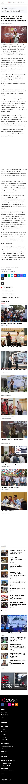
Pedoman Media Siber (7, 771)
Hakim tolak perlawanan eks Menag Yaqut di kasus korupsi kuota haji (17, 552)
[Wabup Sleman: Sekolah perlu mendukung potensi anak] (14, 383)
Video (2, 720)
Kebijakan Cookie (6, 765)
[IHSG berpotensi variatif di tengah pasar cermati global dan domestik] (4, 605)
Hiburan (3, 748)
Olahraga (3, 737)
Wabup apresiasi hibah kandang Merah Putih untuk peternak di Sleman (12, 10)
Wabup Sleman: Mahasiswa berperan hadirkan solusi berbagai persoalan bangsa (12, 439)
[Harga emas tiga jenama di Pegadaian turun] (4, 590)
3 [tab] (14, 691)
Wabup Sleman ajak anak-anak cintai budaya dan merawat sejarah (12, 486)
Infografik (4, 756)
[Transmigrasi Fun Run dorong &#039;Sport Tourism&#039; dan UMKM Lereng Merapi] (14, 313)
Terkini (3, 546)
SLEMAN (17, 297)
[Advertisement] (14, 153)
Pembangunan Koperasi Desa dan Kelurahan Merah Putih (14, 685)
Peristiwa (3, 731)
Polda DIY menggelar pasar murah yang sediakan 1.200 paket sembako (17, 655)
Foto (2, 668)
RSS (2, 773)
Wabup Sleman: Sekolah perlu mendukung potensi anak (14, 392)
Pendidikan (4, 739)
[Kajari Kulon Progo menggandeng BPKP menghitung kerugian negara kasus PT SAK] (4, 574)
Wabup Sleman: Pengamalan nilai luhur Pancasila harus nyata (12, 415)
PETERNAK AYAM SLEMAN (8, 294)
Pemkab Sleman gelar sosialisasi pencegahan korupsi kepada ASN (11, 463)
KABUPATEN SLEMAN (7, 297)
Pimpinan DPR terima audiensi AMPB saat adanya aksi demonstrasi (17, 559)
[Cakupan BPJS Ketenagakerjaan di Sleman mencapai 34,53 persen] (14, 501)
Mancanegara (5, 743)
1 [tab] (9, 691)
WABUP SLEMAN (8, 287)
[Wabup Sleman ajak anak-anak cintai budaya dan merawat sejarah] (14, 477)
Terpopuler (4, 714)
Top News (4, 611)
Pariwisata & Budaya (7, 746)
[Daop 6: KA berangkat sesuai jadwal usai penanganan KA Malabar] (4, 583)
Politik (3, 729)
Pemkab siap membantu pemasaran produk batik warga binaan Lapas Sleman (13, 368)
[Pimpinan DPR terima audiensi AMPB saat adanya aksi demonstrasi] (4, 560)
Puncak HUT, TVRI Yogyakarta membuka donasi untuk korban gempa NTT (13, 632)
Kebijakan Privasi (6, 763)
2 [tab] (12, 691)
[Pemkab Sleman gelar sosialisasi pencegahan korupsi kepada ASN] (14, 454)
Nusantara (4, 722)
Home (5, 8)
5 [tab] (18, 691)
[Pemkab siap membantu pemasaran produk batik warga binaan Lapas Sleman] (14, 360)
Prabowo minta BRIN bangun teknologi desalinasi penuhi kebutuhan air (17, 639)
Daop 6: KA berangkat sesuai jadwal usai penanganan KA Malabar (17, 582)
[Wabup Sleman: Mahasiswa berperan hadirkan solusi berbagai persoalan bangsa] (14, 429)
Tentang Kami (5, 768)
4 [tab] (16, 691)
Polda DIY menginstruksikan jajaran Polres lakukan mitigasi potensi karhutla (17, 662)
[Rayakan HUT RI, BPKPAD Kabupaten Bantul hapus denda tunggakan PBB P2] (4, 597)
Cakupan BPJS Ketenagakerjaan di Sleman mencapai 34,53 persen (14, 509)
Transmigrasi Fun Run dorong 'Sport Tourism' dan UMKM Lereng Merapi (12, 322)
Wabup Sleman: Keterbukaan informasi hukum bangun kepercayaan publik (13, 345)
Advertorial (4, 751)
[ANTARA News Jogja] (15, 2)
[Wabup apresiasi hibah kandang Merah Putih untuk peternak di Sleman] (14, 623)
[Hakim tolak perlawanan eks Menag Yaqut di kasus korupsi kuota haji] (4, 552)
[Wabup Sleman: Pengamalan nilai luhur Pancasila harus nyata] (14, 406)
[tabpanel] (14, 681)
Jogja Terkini (4, 726)
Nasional (3, 754)
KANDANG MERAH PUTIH (8, 290)
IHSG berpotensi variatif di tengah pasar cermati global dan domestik (17, 604)
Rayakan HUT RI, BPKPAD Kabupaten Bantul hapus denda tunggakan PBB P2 (16, 597)
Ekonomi (11, 8)
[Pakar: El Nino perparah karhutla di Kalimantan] (4, 567)
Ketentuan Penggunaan (8, 760)
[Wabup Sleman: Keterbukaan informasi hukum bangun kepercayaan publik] (14, 336)
